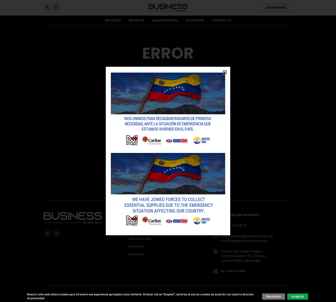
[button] (224, 72)
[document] (168, 151)
